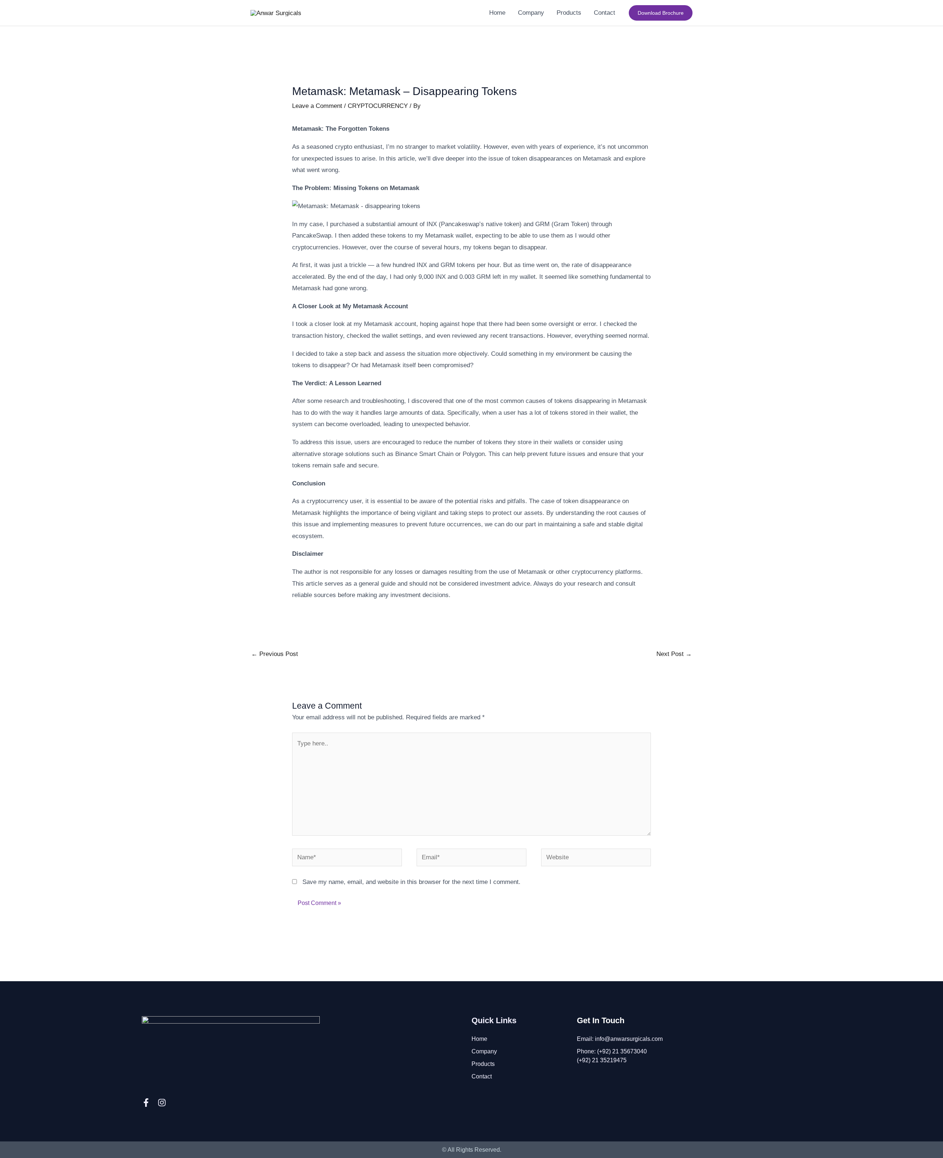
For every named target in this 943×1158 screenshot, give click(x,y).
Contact (482, 1076)
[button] (661, 13)
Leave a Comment (317, 105)
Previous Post (274, 653)
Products (483, 1064)
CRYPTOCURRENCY (378, 105)
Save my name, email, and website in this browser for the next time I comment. (411, 881)
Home (479, 1039)
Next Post (674, 653)
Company (484, 1051)
